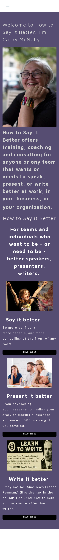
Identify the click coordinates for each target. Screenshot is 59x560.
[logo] (33, 5)
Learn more (29, 352)
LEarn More (29, 434)
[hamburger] (8, 5)
